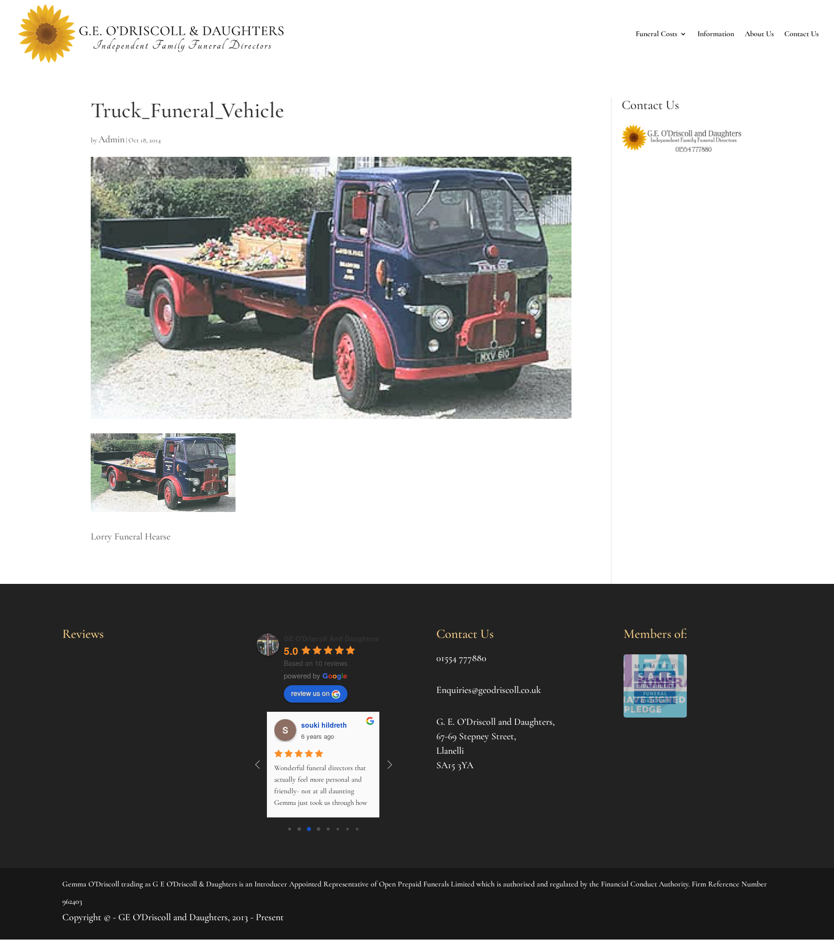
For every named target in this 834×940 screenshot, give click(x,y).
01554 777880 (461, 658)
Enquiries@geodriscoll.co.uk (488, 690)
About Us (759, 34)
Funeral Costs (656, 34)
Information (715, 34)
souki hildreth (324, 725)
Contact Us (801, 34)
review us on (310, 693)
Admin (111, 139)
